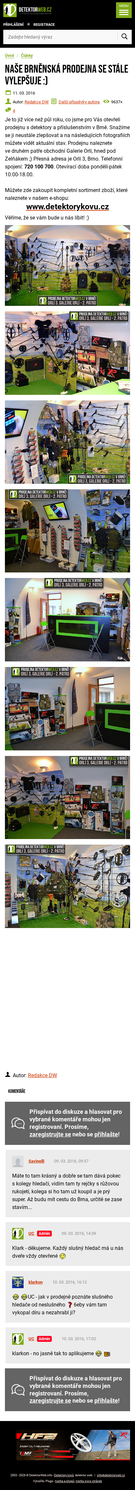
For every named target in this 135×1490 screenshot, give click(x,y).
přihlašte (106, 1134)
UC (31, 1233)
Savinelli (36, 1161)
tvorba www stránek (89, 1481)
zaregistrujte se (50, 1134)
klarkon (36, 1282)
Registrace (44, 25)
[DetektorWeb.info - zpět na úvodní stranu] (29, 10)
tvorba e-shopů (64, 1481)
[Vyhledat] (124, 37)
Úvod (9, 55)
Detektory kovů (64, 1475)
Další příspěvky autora (79, 101)
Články (27, 55)
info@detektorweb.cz (111, 1475)
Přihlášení (13, 25)
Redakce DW (37, 101)
